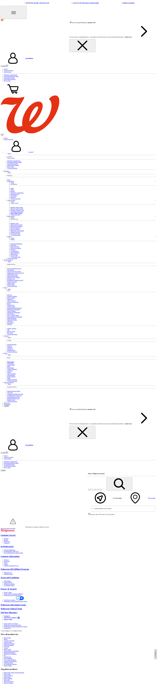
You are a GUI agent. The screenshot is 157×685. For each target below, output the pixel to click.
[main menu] (13, 12)
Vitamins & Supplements (13, 312)
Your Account (7, 72)
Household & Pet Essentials (14, 308)
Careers (6, 564)
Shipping (6, 538)
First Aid (9, 324)
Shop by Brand (11, 331)
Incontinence (10, 322)
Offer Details (7, 581)
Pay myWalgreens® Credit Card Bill (13, 553)
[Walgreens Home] (2, 20)
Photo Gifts (7, 680)
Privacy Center (8, 592)
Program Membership (9, 550)
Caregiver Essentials (9, 640)
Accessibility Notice (9, 585)
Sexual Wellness (11, 311)
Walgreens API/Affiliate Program (15, 569)
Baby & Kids (10, 314)
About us (6, 560)
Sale (8, 330)
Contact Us (7, 543)
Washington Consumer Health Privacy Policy (15, 601)
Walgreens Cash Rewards (10, 75)
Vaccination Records (9, 78)
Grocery (6, 648)
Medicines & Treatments (13, 309)
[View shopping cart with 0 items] (13, 94)
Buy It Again (7, 80)
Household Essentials (9, 652)
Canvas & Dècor (8, 675)
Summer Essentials (12, 296)
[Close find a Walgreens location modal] (154, 474)
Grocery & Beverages (12, 302)
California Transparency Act (11, 565)
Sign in (6, 69)
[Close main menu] (2, 135)
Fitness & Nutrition (12, 320)
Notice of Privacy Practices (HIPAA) (13, 594)
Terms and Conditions (10, 578)
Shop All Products (8, 683)
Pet (5, 655)
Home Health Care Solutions (14, 317)
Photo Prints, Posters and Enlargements (14, 672)
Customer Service (8, 535)
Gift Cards (10, 321)
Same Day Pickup (8, 681)
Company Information (10, 556)
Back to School (11, 298)
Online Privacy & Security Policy (12, 595)
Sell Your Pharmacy (9, 612)
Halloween (10, 299)
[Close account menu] (6, 66)
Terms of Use (7, 628)
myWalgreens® (7, 546)
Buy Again (10, 333)
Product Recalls (8, 582)
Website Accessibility (9, 584)
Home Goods (7, 649)
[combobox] (95, 489)
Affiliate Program (8, 574)
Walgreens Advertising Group (13, 605)
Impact (5, 562)
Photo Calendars (8, 678)
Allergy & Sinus (11, 300)
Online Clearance (11, 328)
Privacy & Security (9, 589)
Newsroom (7, 561)
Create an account (8, 70)
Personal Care (10, 305)
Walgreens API (8, 572)
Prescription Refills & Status (11, 76)
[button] (78, 58)
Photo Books (7, 677)
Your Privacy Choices (10, 600)
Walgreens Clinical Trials (11, 609)
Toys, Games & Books (13, 315)
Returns (6, 540)
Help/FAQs (7, 541)
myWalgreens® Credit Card (11, 551)
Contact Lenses (11, 306)
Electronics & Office (9, 643)
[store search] (119, 484)
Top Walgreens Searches (10, 664)
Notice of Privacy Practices (11, 623)
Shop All (9, 295)
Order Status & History (10, 79)
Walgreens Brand (11, 318)
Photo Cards (7, 674)
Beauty (9, 303)
